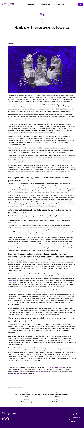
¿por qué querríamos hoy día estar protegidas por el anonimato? (54, 157)
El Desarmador (19, 373)
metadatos (11, 280)
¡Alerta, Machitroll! (57, 401)
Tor (26, 197)
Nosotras (30, 4)
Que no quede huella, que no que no (59, 367)
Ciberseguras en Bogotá (27, 401)
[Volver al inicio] (10, 3)
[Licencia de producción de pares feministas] (5, 419)
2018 (55, 324)
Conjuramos (45, 4)
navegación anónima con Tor (42, 371)
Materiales (60, 4)
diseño (74, 358)
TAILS (30, 197)
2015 (49, 324)
